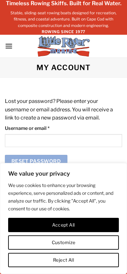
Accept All (63, 225)
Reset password (36, 161)
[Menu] (9, 46)
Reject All (63, 260)
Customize (64, 242)
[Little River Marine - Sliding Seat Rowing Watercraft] (64, 46)
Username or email (37, 128)
